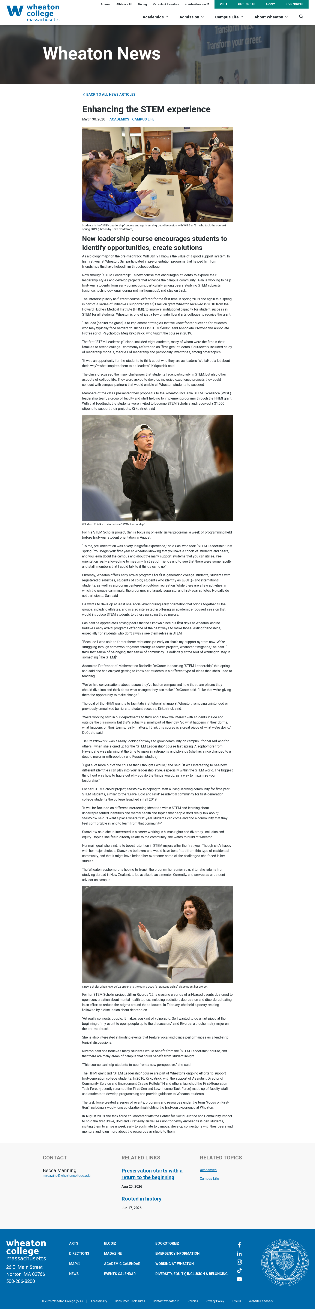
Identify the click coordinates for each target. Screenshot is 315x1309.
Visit (224, 4)
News (74, 1274)
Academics (153, 17)
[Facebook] (239, 1245)
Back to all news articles (110, 94)
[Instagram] (239, 1262)
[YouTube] (239, 1279)
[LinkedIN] (239, 1254)
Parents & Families (166, 4)
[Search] (301, 16)
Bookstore (165, 1243)
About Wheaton (269, 17)
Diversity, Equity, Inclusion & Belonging (191, 1274)
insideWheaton (195, 4)
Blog (108, 1243)
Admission (189, 17)
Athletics (122, 4)
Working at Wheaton (174, 1264)
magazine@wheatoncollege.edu (66, 1176)
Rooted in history (142, 1199)
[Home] (38, 13)
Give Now (292, 4)
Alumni (106, 4)
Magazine (113, 1253)
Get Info (245, 4)
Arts (73, 1243)
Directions (79, 1253)
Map (73, 1264)
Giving (142, 4)
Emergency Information (177, 1253)
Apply (270, 4)
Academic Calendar (122, 1264)
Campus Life (227, 17)
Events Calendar (120, 1274)
